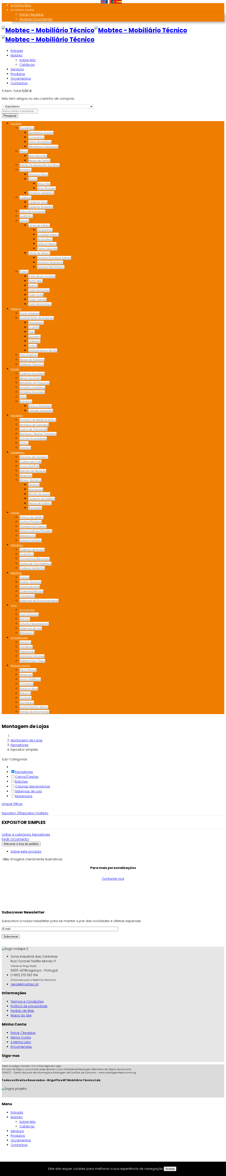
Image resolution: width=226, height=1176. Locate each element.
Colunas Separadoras (32, 786)
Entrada (17, 51)
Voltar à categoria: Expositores (26, 834)
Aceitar (170, 1168)
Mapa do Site (21, 1015)
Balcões (21, 781)
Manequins (23, 796)
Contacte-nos (113, 878)
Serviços (17, 69)
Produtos (18, 74)
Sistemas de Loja (28, 791)
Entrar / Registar (23, 1033)
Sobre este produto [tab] (26, 851)
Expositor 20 (11, 813)
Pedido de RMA (22, 1011)
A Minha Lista (21, 1042)
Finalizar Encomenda (35, 19)
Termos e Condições (27, 1001)
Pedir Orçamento (15, 839)
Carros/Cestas (26, 777)
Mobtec (17, 55)
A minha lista (21, 5)
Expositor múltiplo (34, 813)
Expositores (19, 745)
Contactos (19, 83)
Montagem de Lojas (26, 740)
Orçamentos (21, 78)
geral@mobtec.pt (25, 984)
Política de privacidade (29, 1006)
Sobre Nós (27, 60)
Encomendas (21, 1047)
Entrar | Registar (31, 14)
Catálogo (27, 64)
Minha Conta (21, 1037)
